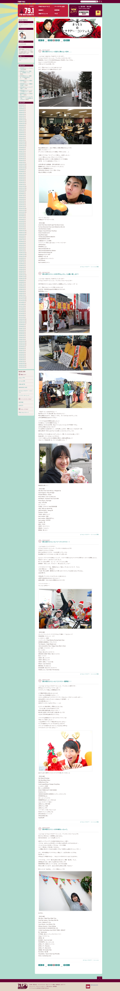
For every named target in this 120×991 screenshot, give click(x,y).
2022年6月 (21, 197)
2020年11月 (22, 232)
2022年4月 (21, 201)
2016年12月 (22, 319)
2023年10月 (22, 168)
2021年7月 (21, 217)
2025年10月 (22, 123)
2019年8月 (21, 260)
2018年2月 (21, 293)
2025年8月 (21, 127)
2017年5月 (21, 310)
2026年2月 (21, 116)
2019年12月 (22, 252)
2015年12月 (22, 341)
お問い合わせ (49, 986)
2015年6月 (21, 352)
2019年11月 (22, 254)
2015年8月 (21, 348)
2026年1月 (21, 118)
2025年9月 (21, 125)
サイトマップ (32, 986)
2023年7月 (21, 173)
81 (56, 40)
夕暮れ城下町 (22, 384)
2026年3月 (21, 114)
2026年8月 (21, 105)
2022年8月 (21, 193)
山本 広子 (21, 405)
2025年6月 (21, 131)
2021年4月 (21, 223)
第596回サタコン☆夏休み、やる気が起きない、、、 (26, 77)
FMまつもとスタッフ (24, 412)
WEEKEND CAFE (23, 387)
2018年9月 (21, 280)
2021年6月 (21, 219)
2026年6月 (21, 108)
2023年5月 (21, 177)
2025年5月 (21, 132)
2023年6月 (21, 175)
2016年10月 (22, 323)
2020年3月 (21, 247)
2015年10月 (22, 345)
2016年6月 (21, 330)
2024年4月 (21, 156)
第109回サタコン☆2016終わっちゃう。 (55, 829)
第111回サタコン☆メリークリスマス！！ (56, 542)
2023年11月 (22, 166)
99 (64, 40)
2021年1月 (21, 228)
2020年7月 (21, 239)
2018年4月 (21, 289)
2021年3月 (21, 225)
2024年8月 (21, 149)
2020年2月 (21, 249)
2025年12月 (22, 120)
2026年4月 (21, 112)
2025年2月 (21, 138)
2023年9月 (21, 169)
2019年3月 (21, 269)
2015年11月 (22, 343)
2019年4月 (21, 267)
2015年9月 (21, 346)
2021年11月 (22, 210)
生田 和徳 (21, 31)
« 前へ (40, 40)
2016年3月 (21, 335)
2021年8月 (21, 215)
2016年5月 (21, 332)
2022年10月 (22, 190)
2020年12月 (22, 230)
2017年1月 (21, 317)
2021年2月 (21, 227)
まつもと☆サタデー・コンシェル (88, 266)
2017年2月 (21, 315)
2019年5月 (21, 265)
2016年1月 (21, 339)
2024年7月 (21, 151)
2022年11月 (22, 188)
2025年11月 (22, 121)
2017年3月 (21, 313)
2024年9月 (21, 147)
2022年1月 (21, 206)
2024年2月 (21, 160)
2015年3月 (21, 357)
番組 (98, 266)
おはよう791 (22, 377)
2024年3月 (21, 158)
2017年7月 (21, 306)
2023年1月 (21, 184)
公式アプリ (63, 984)
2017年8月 (21, 304)
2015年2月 (21, 359)
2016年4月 (21, 333)
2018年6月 (21, 286)
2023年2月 (21, 182)
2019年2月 (21, 271)
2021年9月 (21, 214)
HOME (30, 984)
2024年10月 (22, 145)
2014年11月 (22, 365)
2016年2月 (21, 337)
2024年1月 (21, 162)
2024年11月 (22, 144)
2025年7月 (21, 129)
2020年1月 (21, 251)
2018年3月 (21, 291)
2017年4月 (21, 311)
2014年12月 (22, 363)
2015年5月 (21, 354)
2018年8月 (21, 282)
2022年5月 (21, 199)
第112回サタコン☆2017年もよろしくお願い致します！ (60, 274)
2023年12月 (22, 164)
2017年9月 (21, 302)
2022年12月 (22, 186)
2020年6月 (21, 241)
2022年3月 (21, 203)
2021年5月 (21, 221)
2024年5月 (21, 155)
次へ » (67, 40)
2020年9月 (21, 236)
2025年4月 (21, 134)
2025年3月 (21, 136)
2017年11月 (22, 299)
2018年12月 (22, 275)
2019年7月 (21, 262)
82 (58, 40)
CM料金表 (57, 984)
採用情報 (55, 986)
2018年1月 (21, 295)
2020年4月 (21, 245)
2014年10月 (22, 367)
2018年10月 (22, 278)
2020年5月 (21, 243)
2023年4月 (21, 179)
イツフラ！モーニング (24, 395)
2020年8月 (21, 238)
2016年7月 (21, 328)
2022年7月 (21, 195)
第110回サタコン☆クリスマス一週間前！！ (57, 681)
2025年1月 (21, 140)
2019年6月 (21, 263)
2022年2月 (21, 204)
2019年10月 (22, 256)
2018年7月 (21, 284)
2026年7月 (21, 107)
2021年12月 (22, 208)
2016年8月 (21, 326)
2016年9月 (21, 324)
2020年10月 (22, 234)
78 (48, 40)
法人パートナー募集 (50, 984)
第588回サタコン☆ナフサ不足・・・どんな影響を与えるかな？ (26, 98)
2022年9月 (21, 192)
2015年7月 (21, 350)
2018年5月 (21, 287)
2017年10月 (22, 300)
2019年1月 (21, 273)
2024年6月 (21, 153)
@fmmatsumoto (94, 985)
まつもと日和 (22, 381)
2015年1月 (21, 361)
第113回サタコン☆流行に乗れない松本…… (57, 51)
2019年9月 (21, 258)
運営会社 (35, 984)
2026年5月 (21, 110)
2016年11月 (22, 321)
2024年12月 (22, 142)
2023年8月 (21, 171)
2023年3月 (21, 180)
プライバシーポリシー (41, 986)
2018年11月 (22, 276)
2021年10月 (22, 212)
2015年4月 (21, 356)
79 (51, 40)
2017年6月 (21, 308)
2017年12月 (22, 297)
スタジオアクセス (41, 984)
